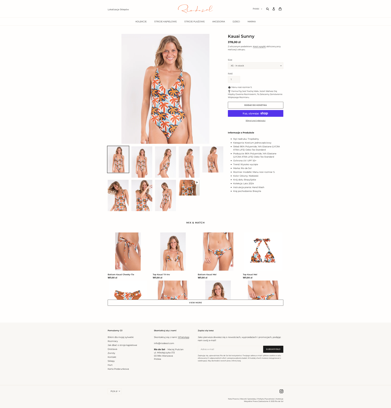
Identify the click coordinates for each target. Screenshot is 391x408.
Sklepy (111, 361)
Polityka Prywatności (266, 399)
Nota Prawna (233, 399)
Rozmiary (113, 341)
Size (230, 59)
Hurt (110, 365)
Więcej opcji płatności (255, 120)
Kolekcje (279, 399)
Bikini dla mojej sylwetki (121, 337)
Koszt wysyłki (259, 46)
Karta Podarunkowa (118, 369)
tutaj (239, 361)
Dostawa (112, 349)
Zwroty (111, 353)
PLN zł (114, 391)
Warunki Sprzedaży (248, 399)
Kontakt (112, 357)
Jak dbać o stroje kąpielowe (122, 345)
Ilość (230, 73)
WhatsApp (183, 337)
